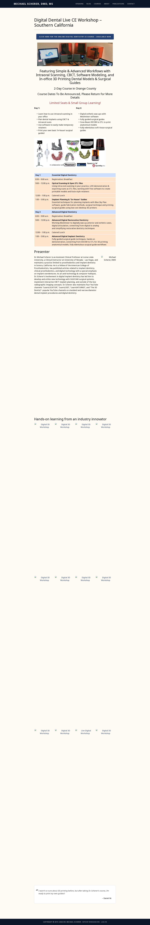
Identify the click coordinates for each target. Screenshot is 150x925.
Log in (104, 922)
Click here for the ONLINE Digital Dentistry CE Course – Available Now (75, 37)
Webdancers (94, 922)
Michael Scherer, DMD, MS (33, 3)
